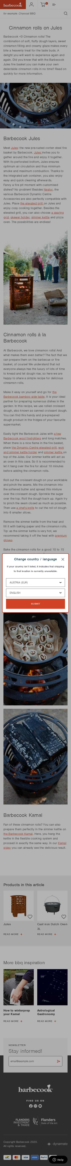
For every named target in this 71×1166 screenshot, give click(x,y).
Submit (35, 603)
